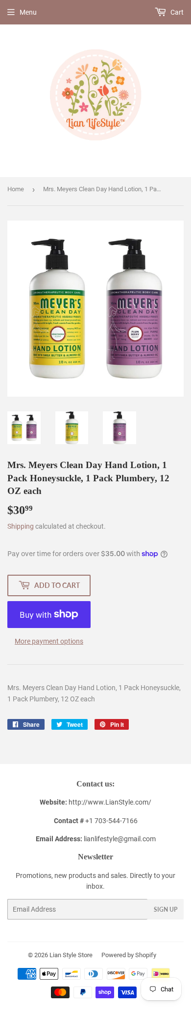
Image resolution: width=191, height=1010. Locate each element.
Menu (28, 12)
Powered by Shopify (128, 955)
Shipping (20, 526)
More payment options (49, 641)
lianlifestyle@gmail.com (96, 839)
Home (15, 189)
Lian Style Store (71, 955)
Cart (176, 12)
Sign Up (165, 909)
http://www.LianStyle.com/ (110, 802)
